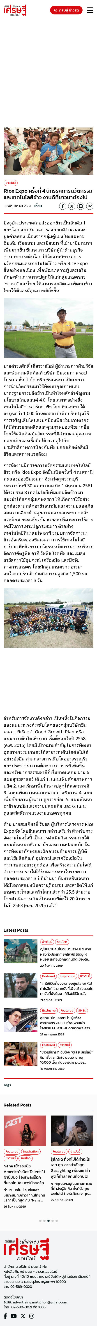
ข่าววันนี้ (11, 182)
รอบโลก (62, 942)
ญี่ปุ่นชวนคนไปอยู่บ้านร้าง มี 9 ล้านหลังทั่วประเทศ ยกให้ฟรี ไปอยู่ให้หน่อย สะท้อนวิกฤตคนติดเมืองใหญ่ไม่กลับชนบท (66, 956)
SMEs (82, 1010)
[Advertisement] (48, 72)
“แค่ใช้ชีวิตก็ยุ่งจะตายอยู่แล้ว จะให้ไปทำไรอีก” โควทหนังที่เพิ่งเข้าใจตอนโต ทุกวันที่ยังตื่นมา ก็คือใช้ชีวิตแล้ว (66, 988)
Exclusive (49, 1010)
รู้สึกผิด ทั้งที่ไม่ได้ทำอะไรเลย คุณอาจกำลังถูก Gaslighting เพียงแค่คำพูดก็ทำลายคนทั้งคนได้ (70, 1167)
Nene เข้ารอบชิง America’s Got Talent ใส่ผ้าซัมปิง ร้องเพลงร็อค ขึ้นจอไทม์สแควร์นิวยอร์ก (24, 1174)
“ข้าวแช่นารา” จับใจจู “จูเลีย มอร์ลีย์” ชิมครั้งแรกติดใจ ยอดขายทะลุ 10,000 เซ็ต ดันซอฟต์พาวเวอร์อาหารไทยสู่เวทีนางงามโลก (66, 1059)
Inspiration (67, 976)
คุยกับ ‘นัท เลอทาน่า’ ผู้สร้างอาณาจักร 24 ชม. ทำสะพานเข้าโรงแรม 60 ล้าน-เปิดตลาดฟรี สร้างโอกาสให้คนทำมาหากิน (66, 1025)
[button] (40, 1221)
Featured (48, 976)
